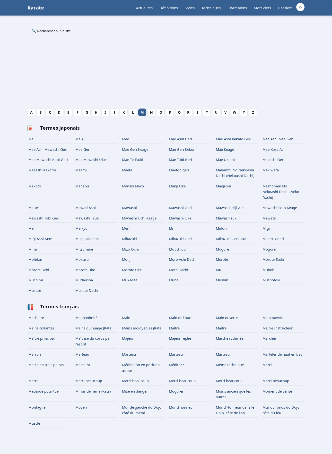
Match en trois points (46, 364)
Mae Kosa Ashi (274, 149)
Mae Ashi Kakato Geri (233, 138)
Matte (33, 207)
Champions (237, 7)
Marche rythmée (229, 338)
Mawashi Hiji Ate (230, 207)
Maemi (81, 170)
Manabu (82, 186)
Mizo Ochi (130, 249)
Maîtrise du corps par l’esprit (93, 341)
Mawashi (129, 207)
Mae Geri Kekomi (183, 149)
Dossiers (285, 7)
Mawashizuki (226, 218)
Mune (173, 279)
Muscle (34, 423)
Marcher (269, 338)
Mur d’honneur (181, 407)
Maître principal (41, 338)
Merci (267, 364)
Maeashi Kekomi (42, 170)
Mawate (269, 218)
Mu (218, 269)
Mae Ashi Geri (181, 138)
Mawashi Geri (180, 207)
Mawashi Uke (180, 218)
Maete (127, 170)
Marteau (82, 354)
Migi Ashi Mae (40, 238)
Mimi (32, 249)
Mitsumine (84, 249)
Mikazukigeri (273, 238)
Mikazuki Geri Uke (231, 238)
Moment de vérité (277, 391)
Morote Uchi (38, 269)
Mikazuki (129, 238)
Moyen (81, 407)
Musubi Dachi (86, 290)
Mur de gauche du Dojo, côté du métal (142, 410)
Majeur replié (180, 338)
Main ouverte (227, 317)
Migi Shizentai (87, 238)
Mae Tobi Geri (180, 159)
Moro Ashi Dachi (182, 259)
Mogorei (269, 249)
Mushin (222, 279)
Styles (190, 7)
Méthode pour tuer (44, 391)
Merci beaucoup (88, 380)
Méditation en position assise (141, 367)
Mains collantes (41, 328)
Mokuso (82, 259)
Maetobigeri (179, 170)
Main (126, 317)
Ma (31, 138)
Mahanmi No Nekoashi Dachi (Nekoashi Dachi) (235, 173)
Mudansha (84, 279)
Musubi (34, 290)
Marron (34, 354)
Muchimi (35, 279)
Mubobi (268, 269)
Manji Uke (177, 186)
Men (125, 228)
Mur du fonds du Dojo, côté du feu (281, 410)
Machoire (36, 317)
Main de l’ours (180, 317)
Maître (174, 328)
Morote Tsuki (273, 259)
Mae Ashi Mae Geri (278, 138)
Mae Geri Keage (135, 149)
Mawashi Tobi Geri (43, 218)
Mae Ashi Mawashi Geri (47, 149)
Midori (221, 228)
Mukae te (129, 279)
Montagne (36, 407)
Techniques (211, 7)
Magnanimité (86, 317)
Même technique (230, 364)
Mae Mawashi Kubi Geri (48, 159)
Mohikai (35, 259)
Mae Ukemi (226, 159)
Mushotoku (271, 279)
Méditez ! (176, 364)
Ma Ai (80, 138)
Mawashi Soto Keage (279, 207)
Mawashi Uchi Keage (139, 218)
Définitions (168, 7)
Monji (126, 259)
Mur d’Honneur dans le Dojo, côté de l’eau (235, 410)
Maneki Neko (133, 186)
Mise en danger (135, 391)
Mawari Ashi (85, 207)
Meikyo (81, 228)
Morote (222, 259)
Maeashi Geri (273, 159)
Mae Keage (225, 149)
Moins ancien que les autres (233, 394)
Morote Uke (85, 269)
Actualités (144, 7)
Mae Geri (82, 149)
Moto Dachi (178, 269)
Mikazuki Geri (180, 238)
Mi (171, 228)
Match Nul (83, 364)
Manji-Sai (223, 186)
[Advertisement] (166, 73)
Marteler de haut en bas (282, 354)
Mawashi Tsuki (87, 218)
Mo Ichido (177, 249)
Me (31, 228)
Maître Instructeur (277, 328)
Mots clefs (262, 7)
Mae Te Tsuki (132, 159)
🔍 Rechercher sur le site (51, 31)
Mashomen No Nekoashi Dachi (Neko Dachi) (280, 192)
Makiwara (270, 170)
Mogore (222, 249)
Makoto (34, 186)
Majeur (128, 338)
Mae (125, 138)
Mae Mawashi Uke (90, 159)
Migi (266, 228)
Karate (35, 7)
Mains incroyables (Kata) (142, 328)
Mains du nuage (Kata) (93, 328)
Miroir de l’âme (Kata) (93, 391)
